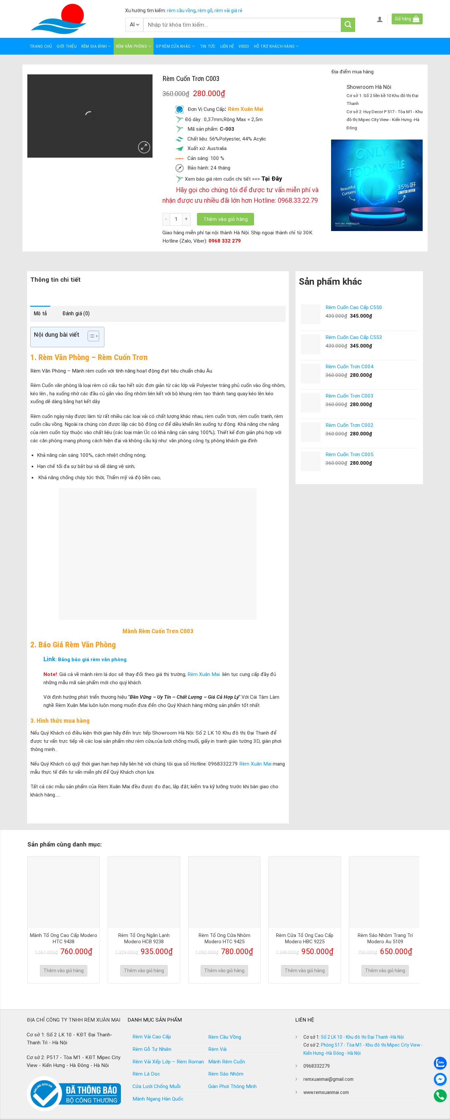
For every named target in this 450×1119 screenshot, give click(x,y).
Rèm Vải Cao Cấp (151, 1037)
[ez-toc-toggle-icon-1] (90, 337)
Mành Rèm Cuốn (226, 1062)
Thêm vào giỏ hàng (225, 219)
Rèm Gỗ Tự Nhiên (151, 1049)
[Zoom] (144, 147)
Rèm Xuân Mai (203, 674)
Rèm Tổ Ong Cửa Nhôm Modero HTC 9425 (224, 938)
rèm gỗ (205, 10)
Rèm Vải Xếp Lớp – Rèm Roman (168, 1062)
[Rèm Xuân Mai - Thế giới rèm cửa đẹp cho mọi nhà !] (71, 19)
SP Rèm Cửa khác (173, 46)
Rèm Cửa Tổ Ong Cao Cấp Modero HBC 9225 (304, 938)
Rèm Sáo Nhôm (225, 1074)
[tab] (40, 313)
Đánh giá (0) (76, 313)
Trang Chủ (41, 46)
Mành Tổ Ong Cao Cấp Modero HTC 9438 (63, 938)
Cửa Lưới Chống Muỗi (156, 1086)
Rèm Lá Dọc (146, 1074)
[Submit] (348, 25)
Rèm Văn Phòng (131, 46)
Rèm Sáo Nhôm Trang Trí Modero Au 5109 (385, 938)
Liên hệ (227, 46)
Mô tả (40, 313)
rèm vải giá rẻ (227, 10)
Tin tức (208, 46)
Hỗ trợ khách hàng (274, 46)
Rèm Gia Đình (94, 46)
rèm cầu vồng (181, 10)
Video (244, 46)
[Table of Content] (93, 336)
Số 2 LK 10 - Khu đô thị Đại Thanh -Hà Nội (362, 1037)
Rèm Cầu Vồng (224, 1037)
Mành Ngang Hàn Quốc (157, 1099)
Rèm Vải (217, 1049)
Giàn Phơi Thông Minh (232, 1086)
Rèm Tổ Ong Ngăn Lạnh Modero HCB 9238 (144, 938)
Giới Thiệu (67, 46)
